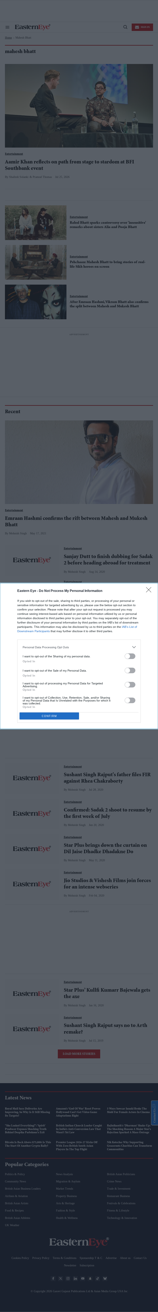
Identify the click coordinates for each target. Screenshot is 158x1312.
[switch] (130, 656)
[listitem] (79, 647)
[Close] (150, 591)
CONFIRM (49, 716)
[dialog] (79, 656)
